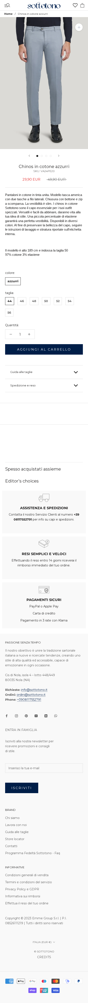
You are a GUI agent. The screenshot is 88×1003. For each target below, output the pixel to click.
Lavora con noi (16, 825)
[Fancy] (55, 715)
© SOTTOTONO (44, 951)
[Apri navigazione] (7, 5)
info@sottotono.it (34, 690)
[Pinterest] (26, 715)
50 (46, 301)
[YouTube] (36, 715)
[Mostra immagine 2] (42, 156)
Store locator (14, 839)
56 (9, 312)
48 (34, 301)
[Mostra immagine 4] (51, 156)
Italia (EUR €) (42, 942)
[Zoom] (79, 27)
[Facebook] (6, 715)
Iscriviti (21, 788)
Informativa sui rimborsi (22, 896)
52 (58, 301)
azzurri (12, 281)
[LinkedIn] (45, 715)
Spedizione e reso (23, 385)
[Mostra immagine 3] (46, 156)
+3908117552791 (29, 700)
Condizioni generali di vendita (26, 875)
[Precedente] (29, 156)
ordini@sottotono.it (31, 695)
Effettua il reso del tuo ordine (26, 903)
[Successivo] (58, 156)
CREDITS (44, 957)
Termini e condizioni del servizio (28, 882)
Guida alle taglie (21, 372)
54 (70, 301)
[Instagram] (16, 715)
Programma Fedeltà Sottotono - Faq (32, 853)
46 (22, 301)
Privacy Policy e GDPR (22, 889)
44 (9, 301)
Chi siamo (12, 818)
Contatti (11, 846)
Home (8, 13)
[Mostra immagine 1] (37, 156)
